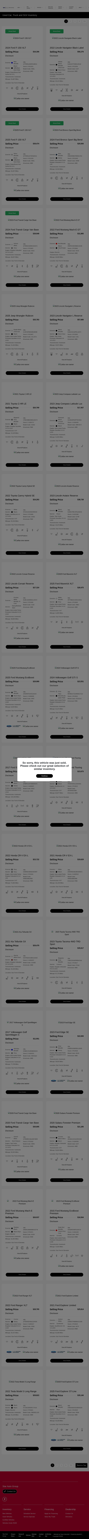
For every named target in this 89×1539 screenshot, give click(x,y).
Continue (44, 776)
